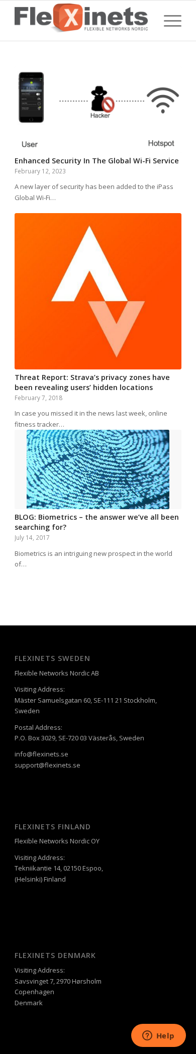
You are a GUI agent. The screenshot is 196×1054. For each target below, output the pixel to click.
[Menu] (167, 21)
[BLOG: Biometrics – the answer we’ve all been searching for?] (98, 469)
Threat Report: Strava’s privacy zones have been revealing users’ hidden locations (92, 382)
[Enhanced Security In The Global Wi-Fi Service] (98, 109)
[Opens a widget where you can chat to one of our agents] (158, 1036)
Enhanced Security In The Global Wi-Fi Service (97, 160)
